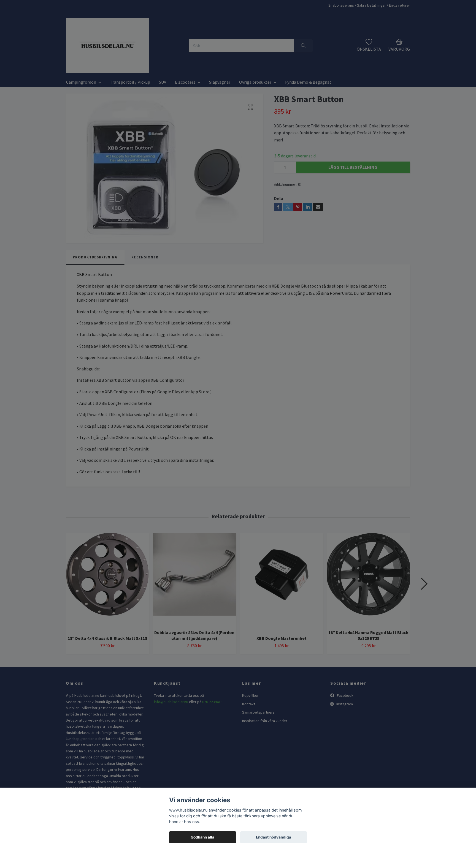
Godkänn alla (202, 837)
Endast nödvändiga (273, 837)
